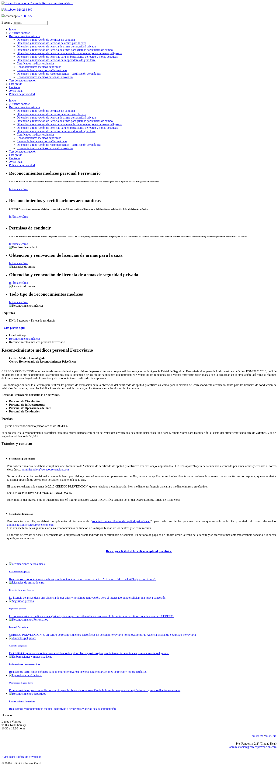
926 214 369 (24, 9)
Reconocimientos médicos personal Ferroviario (45, 77)
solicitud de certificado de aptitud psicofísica (121, 521)
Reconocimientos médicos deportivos (39, 66)
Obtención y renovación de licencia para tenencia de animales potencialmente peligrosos (69, 53)
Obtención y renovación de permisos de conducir (46, 39)
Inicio (12, 29)
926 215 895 (257, 736)
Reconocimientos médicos (24, 36)
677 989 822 (25, 16)
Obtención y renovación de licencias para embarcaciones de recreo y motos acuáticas (67, 56)
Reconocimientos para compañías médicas (42, 70)
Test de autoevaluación (22, 80)
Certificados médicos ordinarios (35, 63)
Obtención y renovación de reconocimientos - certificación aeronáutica (59, 73)
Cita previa (15, 83)
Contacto (14, 87)
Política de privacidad (22, 94)
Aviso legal (16, 90)
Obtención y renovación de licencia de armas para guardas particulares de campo (65, 49)
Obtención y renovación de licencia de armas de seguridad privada (56, 46)
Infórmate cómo (18, 189)
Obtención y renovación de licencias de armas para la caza (51, 43)
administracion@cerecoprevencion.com (45, 469)
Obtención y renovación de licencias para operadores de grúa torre (56, 60)
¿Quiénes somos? (19, 32)
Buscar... (7, 22)
